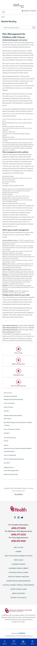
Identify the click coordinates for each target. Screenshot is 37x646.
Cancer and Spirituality (10, 455)
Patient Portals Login (18, 589)
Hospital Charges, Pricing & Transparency (18, 585)
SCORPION (21, 633)
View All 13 (7, 433)
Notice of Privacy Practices (18, 577)
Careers (18, 551)
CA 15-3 (6, 441)
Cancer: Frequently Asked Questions (14, 459)
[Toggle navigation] (3, 12)
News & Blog (18, 560)
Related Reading (8, 21)
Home (3, 17)
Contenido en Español (30, 11)
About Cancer (7, 418)
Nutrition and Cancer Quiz (11, 474)
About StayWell (19, 494)
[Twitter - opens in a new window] (22, 517)
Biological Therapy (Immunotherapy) (13, 399)
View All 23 (7, 463)
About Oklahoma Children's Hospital (19, 556)
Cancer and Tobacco (9, 403)
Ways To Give (18, 547)
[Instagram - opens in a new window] (18, 517)
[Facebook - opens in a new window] (15, 517)
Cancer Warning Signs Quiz (11, 470)
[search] (16, 27)
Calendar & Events (18, 564)
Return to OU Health (18, 597)
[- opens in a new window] (18, 610)
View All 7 (6, 411)
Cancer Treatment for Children (12, 429)
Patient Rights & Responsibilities (18, 581)
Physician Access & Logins (18, 572)
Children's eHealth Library (18, 568)
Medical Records (18, 593)
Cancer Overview (8, 407)
